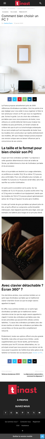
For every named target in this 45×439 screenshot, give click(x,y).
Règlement (36, 422)
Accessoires (11, 8)
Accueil (4, 8)
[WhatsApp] (24, 99)
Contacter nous (25, 422)
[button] (5, 3)
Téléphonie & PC (23, 11)
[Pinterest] (19, 99)
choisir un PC (37, 353)
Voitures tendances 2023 (11, 374)
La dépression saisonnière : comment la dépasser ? (33, 375)
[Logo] (22, 394)
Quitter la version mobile (22, 436)
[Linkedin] (29, 99)
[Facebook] (10, 99)
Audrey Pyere (8, 23)
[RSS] (28, 413)
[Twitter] (14, 99)
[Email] (34, 99)
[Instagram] (11, 413)
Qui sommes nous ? (11, 422)
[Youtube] (39, 413)
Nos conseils (14, 11)
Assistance (25, 425)
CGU (17, 425)
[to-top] (42, 435)
